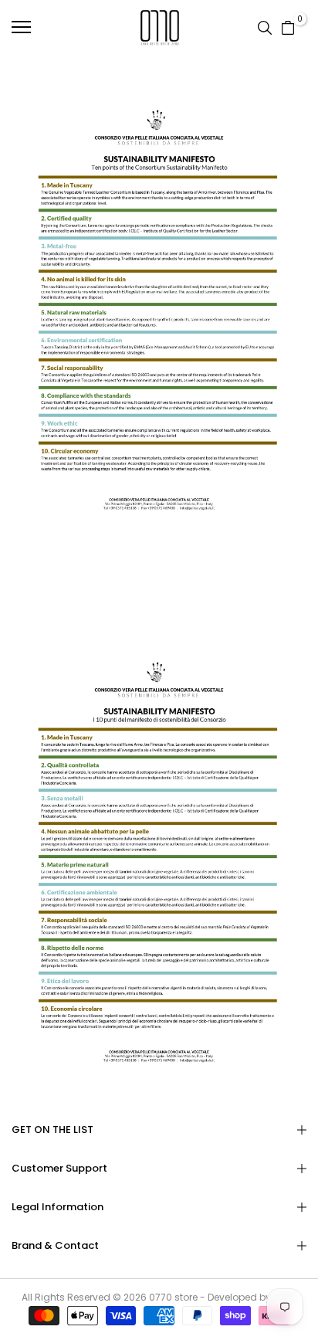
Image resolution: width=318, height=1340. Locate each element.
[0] (288, 27)
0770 (160, 1297)
